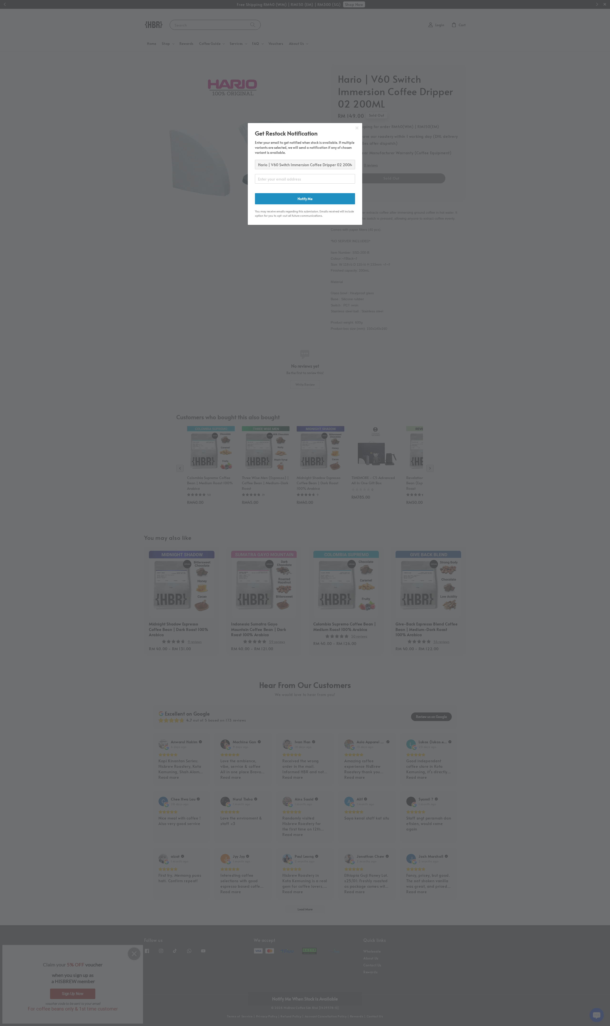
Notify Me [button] (305, 198)
